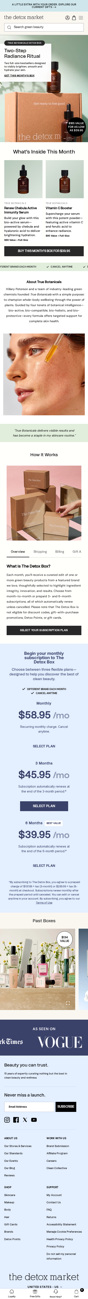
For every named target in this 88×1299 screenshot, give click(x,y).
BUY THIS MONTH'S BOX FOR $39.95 (44, 251)
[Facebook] (16, 1120)
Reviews (9, 1175)
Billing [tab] (59, 551)
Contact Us (54, 1202)
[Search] (9, 27)
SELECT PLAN (44, 746)
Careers (51, 1161)
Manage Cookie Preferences (64, 1231)
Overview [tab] (18, 551)
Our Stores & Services (17, 1146)
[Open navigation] (81, 18)
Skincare (9, 1195)
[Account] (67, 17)
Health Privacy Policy (60, 1239)
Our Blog (9, 1168)
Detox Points (12, 1239)
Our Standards (13, 1153)
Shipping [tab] (40, 551)
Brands (8, 1231)
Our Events (11, 1161)
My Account (54, 1195)
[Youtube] (34, 1120)
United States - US (43, 1287)
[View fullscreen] (68, 1003)
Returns (51, 1217)
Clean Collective (57, 1168)
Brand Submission (58, 1146)
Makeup (9, 1202)
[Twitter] (25, 1120)
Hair (6, 1217)
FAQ (49, 1209)
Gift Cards (10, 1224)
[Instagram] (7, 1120)
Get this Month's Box (19, 75)
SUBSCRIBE (65, 1106)
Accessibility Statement (61, 1224)
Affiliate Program (57, 1153)
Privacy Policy (55, 1246)
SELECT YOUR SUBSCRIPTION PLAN (44, 630)
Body (7, 1209)
